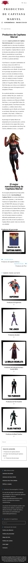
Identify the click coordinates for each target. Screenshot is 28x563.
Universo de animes (8, 473)
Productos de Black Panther (14, 434)
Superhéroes (7, 29)
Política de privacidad (8, 533)
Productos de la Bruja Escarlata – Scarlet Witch (14, 368)
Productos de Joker (14, 335)
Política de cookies (8, 540)
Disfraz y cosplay (7, 484)
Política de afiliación (8, 530)
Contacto (5, 547)
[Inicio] (2, 22)
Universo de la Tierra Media (10, 480)
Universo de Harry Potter (9, 477)
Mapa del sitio (6, 537)
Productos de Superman (14, 302)
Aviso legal (5, 544)
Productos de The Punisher (14, 402)
